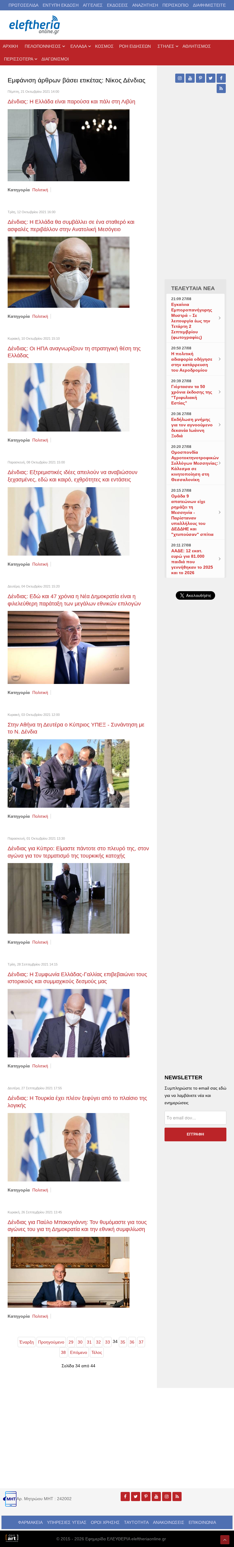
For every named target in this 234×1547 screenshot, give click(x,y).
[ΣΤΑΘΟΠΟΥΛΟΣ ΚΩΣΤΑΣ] (12, 1537)
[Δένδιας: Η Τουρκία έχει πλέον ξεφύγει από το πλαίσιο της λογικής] (68, 1146)
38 (63, 1352)
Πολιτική (40, 189)
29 (71, 1342)
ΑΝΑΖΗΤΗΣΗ (145, 5)
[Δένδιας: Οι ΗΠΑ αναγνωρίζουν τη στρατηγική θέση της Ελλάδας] (68, 396)
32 (98, 1342)
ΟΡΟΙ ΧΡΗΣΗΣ (105, 1522)
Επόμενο (78, 1352)
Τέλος (96, 1352)
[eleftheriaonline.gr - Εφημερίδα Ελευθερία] (35, 25)
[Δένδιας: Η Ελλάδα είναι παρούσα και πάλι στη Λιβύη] (68, 144)
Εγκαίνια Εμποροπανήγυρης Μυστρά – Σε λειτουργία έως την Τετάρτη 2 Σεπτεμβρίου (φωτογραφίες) (191, 321)
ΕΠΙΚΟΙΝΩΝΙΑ (202, 1522)
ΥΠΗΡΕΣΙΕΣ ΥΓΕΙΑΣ (67, 1522)
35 (122, 1342)
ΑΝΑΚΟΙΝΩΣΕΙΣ (168, 1522)
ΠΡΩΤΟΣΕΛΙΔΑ (23, 5)
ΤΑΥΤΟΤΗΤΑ (136, 1522)
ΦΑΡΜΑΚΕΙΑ (30, 1522)
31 (89, 1342)
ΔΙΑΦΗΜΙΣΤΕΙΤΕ (209, 5)
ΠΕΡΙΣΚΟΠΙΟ (175, 5)
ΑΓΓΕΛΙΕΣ (93, 5)
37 (141, 1342)
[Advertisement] (195, 736)
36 (131, 1342)
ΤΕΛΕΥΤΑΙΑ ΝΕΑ (193, 288)
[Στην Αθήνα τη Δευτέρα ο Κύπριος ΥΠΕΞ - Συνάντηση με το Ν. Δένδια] (68, 773)
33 (107, 1342)
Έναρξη (26, 1342)
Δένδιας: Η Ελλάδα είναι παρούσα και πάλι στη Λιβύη (71, 102)
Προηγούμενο (51, 1342)
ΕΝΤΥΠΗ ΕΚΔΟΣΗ (61, 5)
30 (80, 1342)
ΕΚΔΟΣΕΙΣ (117, 5)
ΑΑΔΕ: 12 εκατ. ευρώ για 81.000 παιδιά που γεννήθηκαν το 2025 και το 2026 (192, 561)
